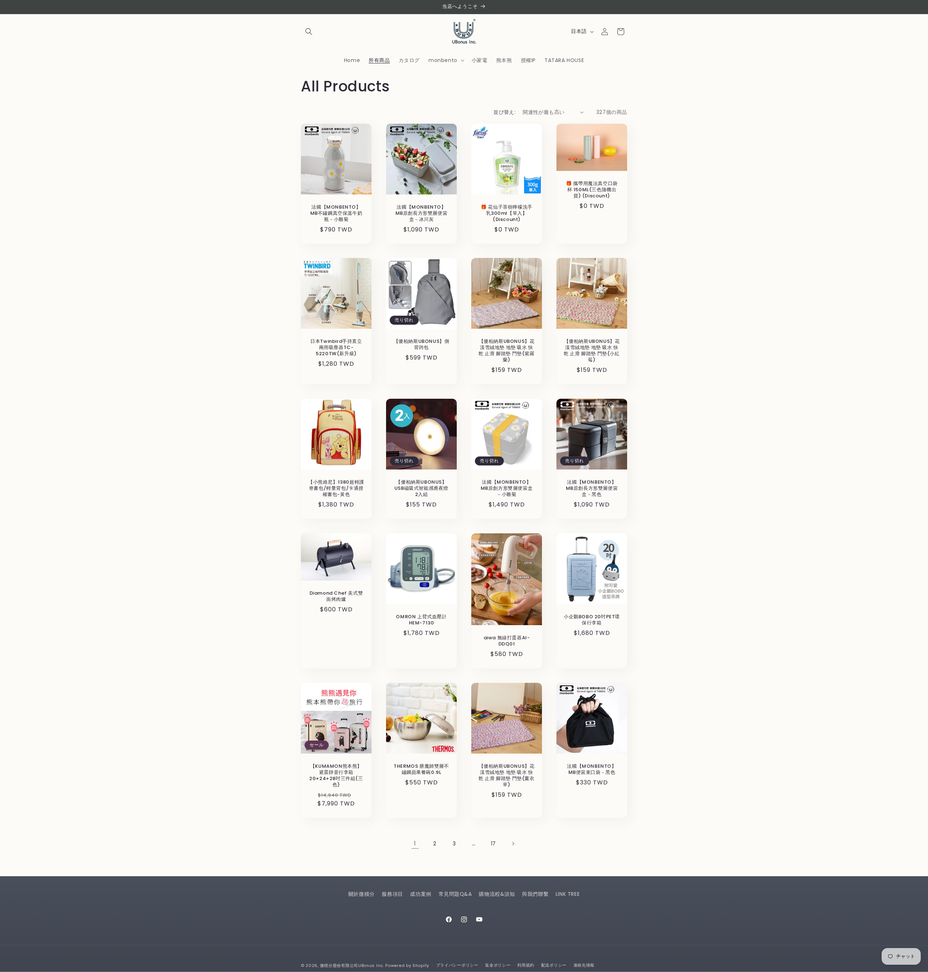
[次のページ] (513, 844)
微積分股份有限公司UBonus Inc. (352, 965)
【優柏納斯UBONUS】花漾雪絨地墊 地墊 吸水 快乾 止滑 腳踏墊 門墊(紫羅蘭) (506, 351)
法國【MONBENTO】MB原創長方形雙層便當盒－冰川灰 (421, 213)
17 (493, 843)
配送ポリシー (554, 965)
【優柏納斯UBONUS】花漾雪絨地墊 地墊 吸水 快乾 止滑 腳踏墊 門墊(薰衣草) (506, 775)
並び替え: (504, 112)
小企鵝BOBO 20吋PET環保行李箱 (592, 620)
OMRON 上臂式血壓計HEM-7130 (421, 620)
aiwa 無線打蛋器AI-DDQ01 (507, 641)
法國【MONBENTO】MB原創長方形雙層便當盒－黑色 (592, 488)
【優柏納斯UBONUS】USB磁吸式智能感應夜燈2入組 (421, 488)
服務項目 (392, 894)
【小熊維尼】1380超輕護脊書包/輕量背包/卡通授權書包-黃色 (336, 488)
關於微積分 (361, 894)
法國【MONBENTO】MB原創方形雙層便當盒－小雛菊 (507, 488)
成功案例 (420, 894)
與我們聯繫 (535, 894)
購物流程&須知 (497, 894)
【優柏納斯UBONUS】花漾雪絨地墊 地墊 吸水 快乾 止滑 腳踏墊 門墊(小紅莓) (592, 351)
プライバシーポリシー (457, 965)
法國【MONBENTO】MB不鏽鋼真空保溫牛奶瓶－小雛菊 (336, 213)
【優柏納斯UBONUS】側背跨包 (422, 345)
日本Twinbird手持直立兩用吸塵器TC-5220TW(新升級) (336, 348)
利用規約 (525, 965)
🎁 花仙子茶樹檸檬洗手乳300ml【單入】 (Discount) (507, 213)
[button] (309, 32)
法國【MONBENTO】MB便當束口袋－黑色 (591, 769)
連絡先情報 (584, 965)
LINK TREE (568, 894)
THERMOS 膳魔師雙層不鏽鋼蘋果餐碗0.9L (421, 769)
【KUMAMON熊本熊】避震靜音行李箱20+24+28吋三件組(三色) (336, 775)
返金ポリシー (497, 965)
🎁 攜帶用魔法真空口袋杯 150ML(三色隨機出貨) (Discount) (592, 190)
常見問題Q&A (455, 894)
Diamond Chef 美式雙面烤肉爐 (336, 596)
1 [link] (415, 843)
